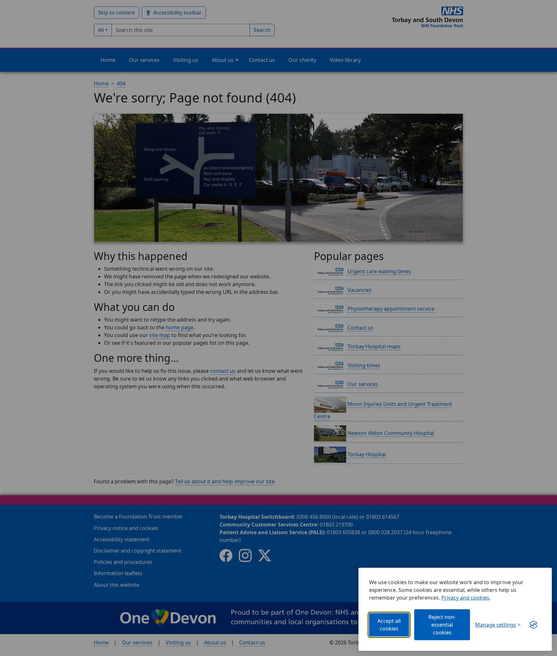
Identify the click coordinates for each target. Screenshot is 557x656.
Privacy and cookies (465, 597)
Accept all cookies (389, 624)
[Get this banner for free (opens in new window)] (533, 624)
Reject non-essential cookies (442, 624)
